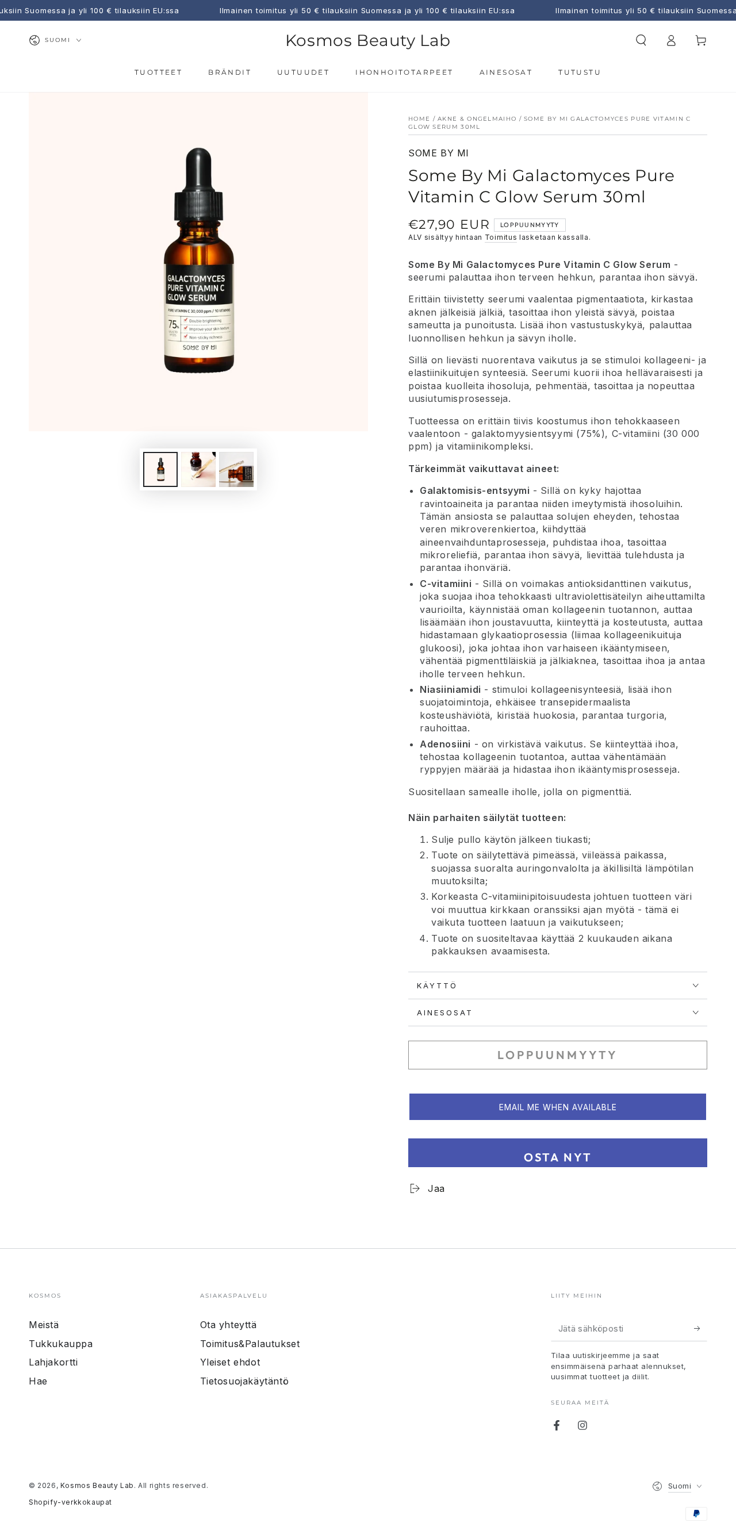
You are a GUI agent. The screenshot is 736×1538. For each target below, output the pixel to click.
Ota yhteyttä (228, 1324)
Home (419, 118)
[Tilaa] (700, 1328)
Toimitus (501, 237)
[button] (641, 40)
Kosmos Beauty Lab (97, 1485)
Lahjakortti (53, 1362)
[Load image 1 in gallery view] (160, 469)
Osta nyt (558, 1157)
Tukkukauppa (61, 1343)
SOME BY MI (438, 153)
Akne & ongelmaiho (477, 118)
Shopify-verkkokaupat (70, 1502)
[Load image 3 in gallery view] (236, 469)
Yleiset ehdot (230, 1362)
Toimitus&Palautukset (250, 1343)
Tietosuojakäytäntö (244, 1381)
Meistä (44, 1324)
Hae (38, 1381)
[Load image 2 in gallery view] (198, 469)
